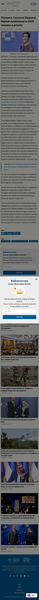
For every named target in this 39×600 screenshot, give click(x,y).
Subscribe (19, 317)
